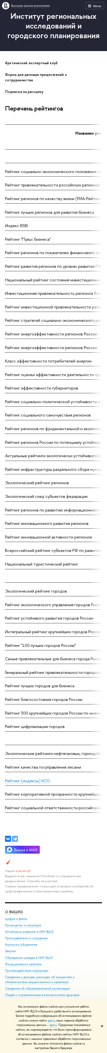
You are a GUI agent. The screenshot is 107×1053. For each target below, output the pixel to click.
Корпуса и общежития (21, 944)
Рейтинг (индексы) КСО (27, 780)
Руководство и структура (23, 925)
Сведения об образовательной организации (37, 988)
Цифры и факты (16, 919)
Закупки (10, 951)
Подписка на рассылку (24, 91)
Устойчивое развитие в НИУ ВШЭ (29, 932)
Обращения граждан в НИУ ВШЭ (29, 958)
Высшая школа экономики (30, 5)
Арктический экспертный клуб (31, 62)
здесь (51, 1021)
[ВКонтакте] (8, 839)
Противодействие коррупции (26, 970)
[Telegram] (15, 839)
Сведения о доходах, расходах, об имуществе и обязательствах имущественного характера (39, 979)
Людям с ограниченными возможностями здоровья (42, 995)
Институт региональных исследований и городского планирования (53, 25)
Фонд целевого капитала (23, 964)
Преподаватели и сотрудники (26, 938)
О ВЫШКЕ (14, 911)
